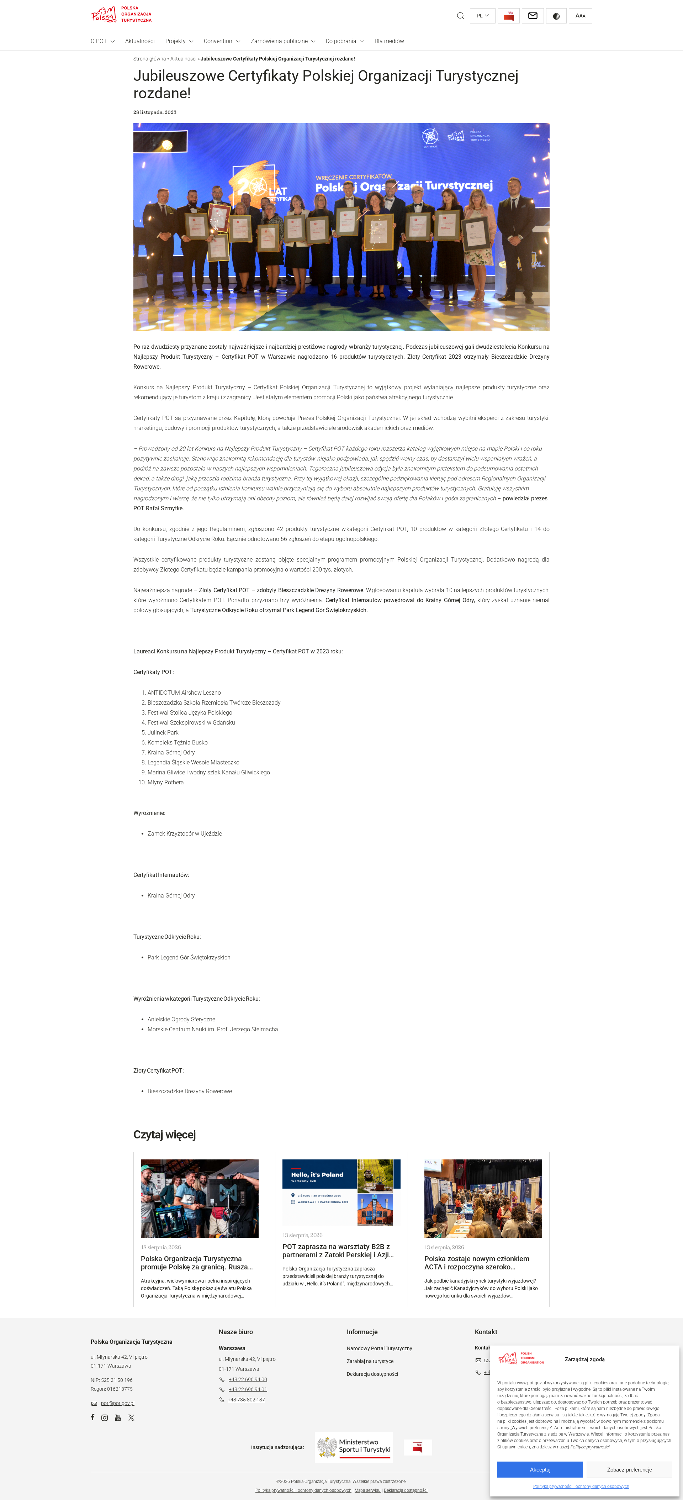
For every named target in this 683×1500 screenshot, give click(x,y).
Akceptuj (540, 1470)
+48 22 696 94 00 (248, 1379)
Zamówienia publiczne (279, 41)
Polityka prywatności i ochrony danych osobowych (581, 1486)
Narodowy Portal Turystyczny (379, 1348)
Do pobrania (341, 41)
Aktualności (140, 41)
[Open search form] (460, 15)
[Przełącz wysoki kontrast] (556, 15)
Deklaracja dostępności (372, 1374)
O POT (99, 41)
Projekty (175, 41)
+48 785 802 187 (246, 1399)
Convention (218, 41)
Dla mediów (389, 41)
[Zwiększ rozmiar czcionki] (580, 15)
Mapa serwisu (368, 1490)
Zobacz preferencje (629, 1470)
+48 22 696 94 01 (248, 1389)
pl (480, 16)
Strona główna (149, 59)
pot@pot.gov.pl (117, 1403)
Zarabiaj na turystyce (370, 1361)
